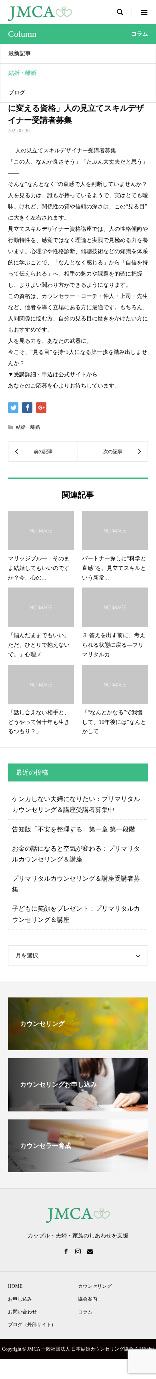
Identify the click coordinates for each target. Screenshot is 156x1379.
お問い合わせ (22, 1312)
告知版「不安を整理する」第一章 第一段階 (73, 829)
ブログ (16, 93)
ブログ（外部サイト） (32, 1324)
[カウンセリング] (78, 1046)
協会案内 (87, 1299)
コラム (85, 1312)
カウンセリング (95, 1286)
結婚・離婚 (22, 73)
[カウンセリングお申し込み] (78, 1108)
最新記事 (19, 53)
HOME (15, 1286)
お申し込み (20, 1299)
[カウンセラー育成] (78, 1168)
